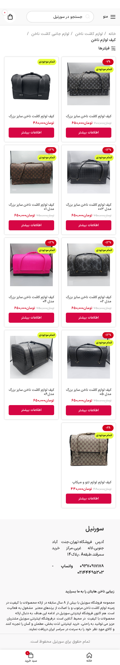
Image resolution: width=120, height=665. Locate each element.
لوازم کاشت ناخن (88, 34)
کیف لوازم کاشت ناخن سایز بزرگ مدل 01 (31, 207)
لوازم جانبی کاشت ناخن (49, 34)
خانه (111, 34)
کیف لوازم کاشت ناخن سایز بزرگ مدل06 (31, 392)
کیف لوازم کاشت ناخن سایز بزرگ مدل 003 (88, 207)
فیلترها (104, 48)
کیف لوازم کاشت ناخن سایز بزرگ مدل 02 (88, 299)
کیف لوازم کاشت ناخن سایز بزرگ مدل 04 (31, 299)
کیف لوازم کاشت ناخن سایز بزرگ (88, 116)
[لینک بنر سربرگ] (60, 4)
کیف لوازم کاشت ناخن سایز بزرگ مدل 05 (88, 392)
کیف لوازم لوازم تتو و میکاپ (91, 482)
